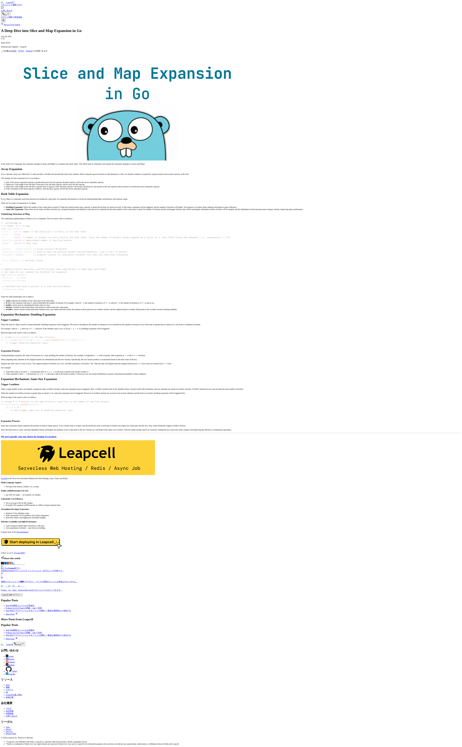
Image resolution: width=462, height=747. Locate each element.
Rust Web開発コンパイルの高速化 (20, 606)
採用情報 (9, 714)
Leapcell (4, 478)
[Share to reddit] (9, 564)
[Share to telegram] (12, 564)
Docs (8, 685)
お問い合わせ (11, 716)
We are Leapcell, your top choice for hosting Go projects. (29, 436)
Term (8, 727)
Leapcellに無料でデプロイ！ (12, 595)
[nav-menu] (3, 20)
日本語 (13, 51)
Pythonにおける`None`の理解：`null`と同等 (24, 608)
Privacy (9, 729)
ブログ (19, 5)
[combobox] (6, 14)
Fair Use (9, 731)
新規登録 (15, 17)
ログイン (5, 17)
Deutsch (29, 51)
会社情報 (9, 711)
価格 (14, 5)
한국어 (21, 51)
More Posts (10, 614)
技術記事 (9, 697)
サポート (9, 690)
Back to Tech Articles (12, 25)
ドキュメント (7, 5)
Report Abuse (11, 734)
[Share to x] (2, 564)
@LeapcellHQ (19, 553)
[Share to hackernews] (19, 564)
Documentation (22, 532)
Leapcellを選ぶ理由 (14, 695)
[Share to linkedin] (7, 564)
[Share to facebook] (4, 564)
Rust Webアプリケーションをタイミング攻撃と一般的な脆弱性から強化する (38, 611)
